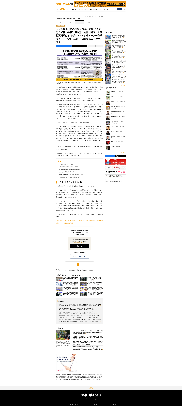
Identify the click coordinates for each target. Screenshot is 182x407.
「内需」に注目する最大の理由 (66, 164)
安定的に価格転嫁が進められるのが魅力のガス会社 (71, 174)
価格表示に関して (118, 181)
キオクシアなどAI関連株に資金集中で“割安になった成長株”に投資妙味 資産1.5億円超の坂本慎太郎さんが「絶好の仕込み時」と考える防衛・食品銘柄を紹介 (88, 332)
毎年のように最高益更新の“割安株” (67, 172)
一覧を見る (122, 85)
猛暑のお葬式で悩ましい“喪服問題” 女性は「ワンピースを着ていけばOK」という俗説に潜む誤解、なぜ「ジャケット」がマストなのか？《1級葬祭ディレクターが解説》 (88, 343)
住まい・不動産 (93, 9)
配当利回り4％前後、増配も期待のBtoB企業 (69, 169)
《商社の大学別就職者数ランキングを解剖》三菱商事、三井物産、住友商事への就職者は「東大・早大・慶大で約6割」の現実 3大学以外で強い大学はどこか (88, 337)
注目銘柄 (91, 270)
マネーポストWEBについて (73, 404)
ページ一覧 (94, 404)
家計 (101, 9)
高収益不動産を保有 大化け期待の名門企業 (69, 177)
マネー (85, 9)
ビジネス (67, 9)
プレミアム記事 (72, 270)
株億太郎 (85, 270)
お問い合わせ (113, 404)
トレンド (106, 9)
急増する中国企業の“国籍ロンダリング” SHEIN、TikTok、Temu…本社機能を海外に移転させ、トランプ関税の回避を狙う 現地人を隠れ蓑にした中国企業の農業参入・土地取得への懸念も (87, 348)
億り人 (79, 270)
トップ (57, 9)
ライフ (80, 9)
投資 (62, 9)
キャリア (74, 9)
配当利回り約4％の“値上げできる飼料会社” (69, 166)
